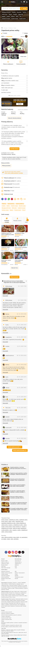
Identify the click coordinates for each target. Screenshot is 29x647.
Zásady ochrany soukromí (6, 572)
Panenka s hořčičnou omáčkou (7, 613)
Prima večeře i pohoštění (21, 247)
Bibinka (22, 36)
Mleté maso (17, 591)
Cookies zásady (4, 574)
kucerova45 (8, 427)
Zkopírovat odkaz (21, 199)
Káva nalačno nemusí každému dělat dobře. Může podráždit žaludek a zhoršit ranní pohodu (17, 486)
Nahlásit (16, 575)
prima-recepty (8, 531)
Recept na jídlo (4, 560)
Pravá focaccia (14, 586)
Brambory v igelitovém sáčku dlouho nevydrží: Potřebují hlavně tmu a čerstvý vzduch (13, 630)
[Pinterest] (9, 552)
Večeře (8, 205)
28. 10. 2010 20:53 (21, 355)
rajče (12, 539)
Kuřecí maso (4, 14)
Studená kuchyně (5, 597)
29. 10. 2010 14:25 (21, 337)
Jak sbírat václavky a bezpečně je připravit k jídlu (11, 625)
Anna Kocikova (4, 264)
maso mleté (16, 537)
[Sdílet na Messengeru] (6, 199)
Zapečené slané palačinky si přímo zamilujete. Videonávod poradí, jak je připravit (18, 474)
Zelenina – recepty (17, 582)
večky (13, 521)
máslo (8, 539)
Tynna (6, 324)
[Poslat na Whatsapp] (9, 199)
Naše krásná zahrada (5, 567)
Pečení (23, 210)
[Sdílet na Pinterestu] (12, 199)
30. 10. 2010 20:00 (21, 314)
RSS (15, 571)
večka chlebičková (21, 523)
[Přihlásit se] (27, 2)
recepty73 (3, 237)
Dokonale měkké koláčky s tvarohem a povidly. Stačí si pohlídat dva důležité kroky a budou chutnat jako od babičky (19, 498)
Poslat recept (18, 199)
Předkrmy (11, 28)
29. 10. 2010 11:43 (21, 346)
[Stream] (19, 552)
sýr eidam (3, 539)
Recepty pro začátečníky (21, 592)
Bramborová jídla (4, 592)
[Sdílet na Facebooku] (2, 199)
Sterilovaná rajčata (19, 599)
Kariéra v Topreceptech (20, 572)
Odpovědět (5, 295)
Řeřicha (20, 585)
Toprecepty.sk (18, 560)
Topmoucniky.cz (18, 562)
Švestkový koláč (19, 606)
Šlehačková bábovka (22, 586)
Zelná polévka (4, 588)
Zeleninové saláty (23, 595)
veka (2, 537)
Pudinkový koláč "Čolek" (6, 617)
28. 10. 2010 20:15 (21, 376)
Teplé (15, 28)
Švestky (15, 14)
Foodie (16, 574)
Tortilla (10, 584)
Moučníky (19, 12)
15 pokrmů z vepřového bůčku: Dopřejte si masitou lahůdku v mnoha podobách (17, 492)
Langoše (7, 604)
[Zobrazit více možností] (25, 199)
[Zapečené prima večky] (8, 291)
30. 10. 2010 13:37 (21, 324)
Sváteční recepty (21, 208)
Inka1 (6, 396)
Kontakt (16, 578)
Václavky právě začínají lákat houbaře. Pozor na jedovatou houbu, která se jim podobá (17, 480)
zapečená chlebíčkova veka (8, 523)
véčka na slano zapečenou (19, 528)
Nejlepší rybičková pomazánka (13, 601)
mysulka (7, 438)
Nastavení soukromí (5, 571)
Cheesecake (4, 601)
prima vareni (4, 521)
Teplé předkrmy (11, 203)
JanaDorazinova (9, 355)
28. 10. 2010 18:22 (21, 438)
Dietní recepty (8, 595)
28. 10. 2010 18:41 (21, 416)
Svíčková (8, 586)
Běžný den (14, 208)
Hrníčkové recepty (6, 18)
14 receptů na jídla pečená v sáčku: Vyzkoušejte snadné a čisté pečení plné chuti (18, 510)
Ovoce (14, 597)
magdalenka (8, 337)
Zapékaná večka (5, 247)
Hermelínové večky (19, 233)
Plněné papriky (12, 599)
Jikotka (7, 387)
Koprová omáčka (4, 603)
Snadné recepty (14, 205)
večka (9, 521)
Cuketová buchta (13, 604)
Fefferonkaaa (8, 286)
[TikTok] (23, 552)
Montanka (17, 236)
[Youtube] (16, 552)
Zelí (20, 16)
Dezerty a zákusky (16, 584)
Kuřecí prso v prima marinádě (6, 261)
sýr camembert (23, 537)
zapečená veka (19, 521)
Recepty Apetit (4, 564)
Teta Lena (7, 407)
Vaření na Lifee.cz (5, 562)
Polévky (24, 12)
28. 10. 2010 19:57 (21, 387)
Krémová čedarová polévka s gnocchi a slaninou (11, 614)
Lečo (19, 604)
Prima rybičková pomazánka (19, 261)
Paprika (3, 16)
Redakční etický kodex (6, 578)
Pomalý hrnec (12, 592)
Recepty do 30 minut (6, 208)
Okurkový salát (24, 601)
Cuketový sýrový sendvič (6, 612)
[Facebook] (6, 552)
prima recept (8, 526)
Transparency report (19, 577)
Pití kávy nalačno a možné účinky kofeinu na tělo (11, 626)
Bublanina (13, 606)
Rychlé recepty (14, 18)
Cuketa (8, 16)
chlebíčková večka (14, 519)
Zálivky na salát (11, 588)
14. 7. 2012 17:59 (22, 286)
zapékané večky (23, 519)
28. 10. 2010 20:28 (21, 364)
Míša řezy (18, 603)
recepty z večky (16, 530)
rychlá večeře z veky (6, 530)
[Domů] (2, 28)
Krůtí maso (11, 591)
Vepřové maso (23, 591)
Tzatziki (7, 589)
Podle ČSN (20, 14)
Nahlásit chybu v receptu (15, 95)
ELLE (16, 566)
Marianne (17, 564)
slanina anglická (8, 537)
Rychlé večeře (22, 18)
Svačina (3, 205)
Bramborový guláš (20, 600)
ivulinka (7, 346)
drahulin (7, 417)
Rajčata (13, 16)
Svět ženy (3, 566)
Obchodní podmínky (5, 575)
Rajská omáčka (13, 600)
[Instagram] (12, 552)
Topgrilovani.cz (18, 563)
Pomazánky (9, 582)
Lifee (16, 567)
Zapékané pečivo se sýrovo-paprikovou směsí (7, 234)
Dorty (11, 597)
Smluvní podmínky (5, 577)
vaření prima (4, 525)
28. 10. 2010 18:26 (21, 427)
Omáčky (14, 12)
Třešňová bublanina (19, 588)
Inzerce (2, 579)
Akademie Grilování (6, 12)
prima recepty (4, 519)
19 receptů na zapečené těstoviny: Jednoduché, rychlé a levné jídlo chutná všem (18, 504)
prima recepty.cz (16, 526)
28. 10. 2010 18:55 (21, 407)
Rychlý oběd (7, 606)
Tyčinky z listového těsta (6, 619)
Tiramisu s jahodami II (5, 616)
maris (6, 377)
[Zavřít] (26, 281)
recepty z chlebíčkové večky (15, 525)
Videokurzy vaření (5, 563)
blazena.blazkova (4, 250)
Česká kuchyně (17, 210)
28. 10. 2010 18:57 (21, 396)
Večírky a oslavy (5, 210)
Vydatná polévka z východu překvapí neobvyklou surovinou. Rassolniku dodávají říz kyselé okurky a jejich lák (18, 469)
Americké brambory (14, 585)
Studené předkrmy (20, 203)
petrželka (16, 539)
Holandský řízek (12, 603)
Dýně (17, 16)
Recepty (5, 28)
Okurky (10, 14)
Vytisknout (15, 199)
